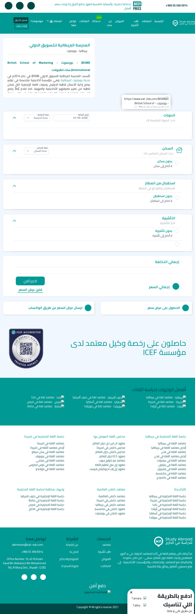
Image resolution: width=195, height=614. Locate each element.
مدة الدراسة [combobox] (41, 117)
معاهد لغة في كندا (43, 397)
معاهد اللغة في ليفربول (171, 469)
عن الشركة (72, 544)
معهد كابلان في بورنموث (110, 513)
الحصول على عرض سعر (164, 308)
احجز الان (30, 280)
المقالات (84, 21)
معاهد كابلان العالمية (111, 496)
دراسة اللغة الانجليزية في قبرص (46, 504)
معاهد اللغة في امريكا (50, 443)
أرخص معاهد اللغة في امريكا (47, 447)
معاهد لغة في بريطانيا (159, 397)
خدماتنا (96, 21)
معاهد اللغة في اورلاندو (50, 469)
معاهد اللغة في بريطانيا (172, 443)
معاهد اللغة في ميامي (50, 460)
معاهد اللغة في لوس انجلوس (46, 465)
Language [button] (37, 21)
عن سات (109, 23)
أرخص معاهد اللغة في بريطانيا (168, 447)
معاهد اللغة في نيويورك (49, 456)
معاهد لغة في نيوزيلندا (98, 406)
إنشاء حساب (21, 26)
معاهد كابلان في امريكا (110, 500)
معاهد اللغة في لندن (173, 452)
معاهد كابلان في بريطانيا (110, 504)
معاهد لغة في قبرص (40, 402)
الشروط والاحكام (68, 559)
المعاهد (146, 21)
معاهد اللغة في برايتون (172, 465)
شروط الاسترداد (69, 566)
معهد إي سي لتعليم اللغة (110, 465)
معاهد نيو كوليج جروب (112, 460)
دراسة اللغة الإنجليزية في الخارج (46, 509)
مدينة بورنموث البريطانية (75, 80)
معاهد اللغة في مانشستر (171, 473)
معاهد (106, 544)
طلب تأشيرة (135, 23)
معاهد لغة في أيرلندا (162, 406)
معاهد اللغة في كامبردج (171, 477)
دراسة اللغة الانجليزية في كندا (169, 504)
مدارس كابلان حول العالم (110, 452)
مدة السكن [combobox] (40, 150)
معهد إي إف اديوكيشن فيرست (107, 469)
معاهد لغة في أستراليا (99, 402)
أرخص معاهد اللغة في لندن (170, 456)
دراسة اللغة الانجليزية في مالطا (46, 500)
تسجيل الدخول (21, 20)
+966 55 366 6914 (176, 5)
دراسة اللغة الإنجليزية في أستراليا (167, 513)
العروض (119, 21)
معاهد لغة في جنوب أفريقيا (89, 397)
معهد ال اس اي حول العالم (109, 443)
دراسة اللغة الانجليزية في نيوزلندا (167, 517)
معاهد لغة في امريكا (161, 402)
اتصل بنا (74, 551)
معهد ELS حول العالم (112, 456)
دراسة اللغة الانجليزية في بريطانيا (167, 496)
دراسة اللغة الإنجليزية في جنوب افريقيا (42, 496)
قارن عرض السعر (30, 290)
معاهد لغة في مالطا (40, 406)
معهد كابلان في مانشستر (110, 509)
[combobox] (71, 118)
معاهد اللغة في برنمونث (171, 460)
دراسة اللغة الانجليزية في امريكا (168, 500)
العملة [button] (55, 21)
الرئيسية (158, 21)
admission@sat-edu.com (27, 544)
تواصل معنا (72, 23)
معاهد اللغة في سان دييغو (48, 452)
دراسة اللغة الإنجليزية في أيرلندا (168, 509)
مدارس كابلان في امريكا (111, 447)
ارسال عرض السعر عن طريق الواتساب (55, 308)
